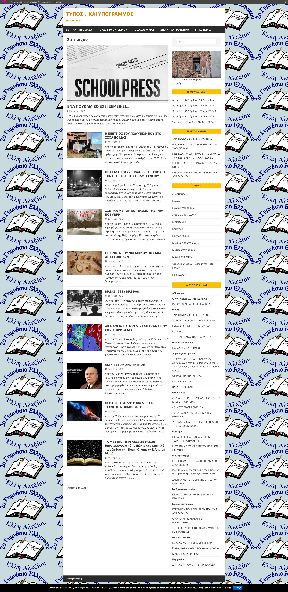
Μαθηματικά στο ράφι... (184, 489)
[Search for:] (197, 41)
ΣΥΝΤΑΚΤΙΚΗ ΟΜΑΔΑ (79, 29)
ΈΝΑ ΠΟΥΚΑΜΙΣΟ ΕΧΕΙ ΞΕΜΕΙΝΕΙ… (98, 106)
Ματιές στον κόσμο (183, 249)
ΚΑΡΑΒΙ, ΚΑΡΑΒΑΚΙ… (183, 386)
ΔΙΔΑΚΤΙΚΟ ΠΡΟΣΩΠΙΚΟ (174, 29)
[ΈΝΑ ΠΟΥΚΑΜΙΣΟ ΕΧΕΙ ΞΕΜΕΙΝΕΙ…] (117, 100)
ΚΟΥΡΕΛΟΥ (178, 331)
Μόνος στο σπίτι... (182, 537)
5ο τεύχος (178, 100)
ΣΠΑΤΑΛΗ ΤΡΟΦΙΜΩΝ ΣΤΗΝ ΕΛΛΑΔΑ (193, 564)
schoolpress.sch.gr (74, 578)
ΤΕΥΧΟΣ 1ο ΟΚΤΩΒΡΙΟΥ (112, 29)
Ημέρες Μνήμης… (182, 235)
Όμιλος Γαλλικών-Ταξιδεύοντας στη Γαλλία (193, 265)
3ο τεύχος (178, 111)
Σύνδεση (57, 2)
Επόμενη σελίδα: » (77, 487)
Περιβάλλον (179, 274)
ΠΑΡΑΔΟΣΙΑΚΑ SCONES (186, 347)
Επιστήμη (177, 228)
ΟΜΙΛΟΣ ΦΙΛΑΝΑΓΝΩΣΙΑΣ (187, 375)
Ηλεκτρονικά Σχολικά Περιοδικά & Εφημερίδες (30, 2)
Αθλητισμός (179, 193)
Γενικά (176, 200)
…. (141, 162)
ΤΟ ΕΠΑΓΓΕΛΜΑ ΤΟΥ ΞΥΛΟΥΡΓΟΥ (191, 337)
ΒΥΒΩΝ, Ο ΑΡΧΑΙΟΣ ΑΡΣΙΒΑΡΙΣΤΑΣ (192, 304)
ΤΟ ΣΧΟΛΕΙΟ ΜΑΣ (143, 29)
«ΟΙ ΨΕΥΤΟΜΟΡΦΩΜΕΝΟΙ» (125, 365)
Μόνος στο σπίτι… (182, 256)
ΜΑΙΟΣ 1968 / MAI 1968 (122, 291)
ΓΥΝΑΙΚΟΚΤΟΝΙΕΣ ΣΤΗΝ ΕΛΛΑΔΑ (191, 325)
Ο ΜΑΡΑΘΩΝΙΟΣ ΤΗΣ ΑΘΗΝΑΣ (189, 298)
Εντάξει (238, 588)
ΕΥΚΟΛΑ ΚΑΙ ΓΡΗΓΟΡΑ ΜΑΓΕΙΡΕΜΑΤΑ (193, 542)
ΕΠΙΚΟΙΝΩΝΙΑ (203, 29)
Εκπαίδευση (179, 221)
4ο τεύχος (178, 105)
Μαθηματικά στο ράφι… (185, 242)
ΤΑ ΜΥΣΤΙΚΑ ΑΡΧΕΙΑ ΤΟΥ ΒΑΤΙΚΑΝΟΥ (193, 320)
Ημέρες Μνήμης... (181, 455)
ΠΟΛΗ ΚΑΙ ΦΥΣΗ (181, 381)
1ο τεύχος (178, 122)
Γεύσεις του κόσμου (183, 207)
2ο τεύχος (77, 39)
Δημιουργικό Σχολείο (184, 214)
